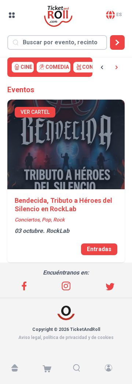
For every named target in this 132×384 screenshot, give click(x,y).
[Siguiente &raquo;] (116, 67)
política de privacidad (65, 337)
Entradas (99, 249)
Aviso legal (29, 337)
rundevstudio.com (70, 344)
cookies (106, 337)
